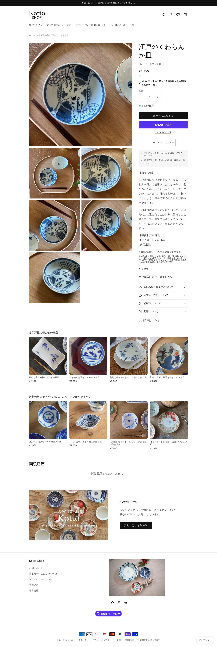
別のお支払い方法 (163, 132)
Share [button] (145, 268)
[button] (55, 25)
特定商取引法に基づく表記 (43, 573)
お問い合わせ (36, 568)
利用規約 (33, 585)
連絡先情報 (130, 640)
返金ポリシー (84, 640)
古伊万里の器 (43, 35)
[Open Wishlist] (178, 14)
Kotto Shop (70, 640)
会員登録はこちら (149, 320)
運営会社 (33, 590)
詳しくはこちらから (135, 525)
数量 (141, 90)
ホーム (32, 35)
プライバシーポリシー (40, 579)
